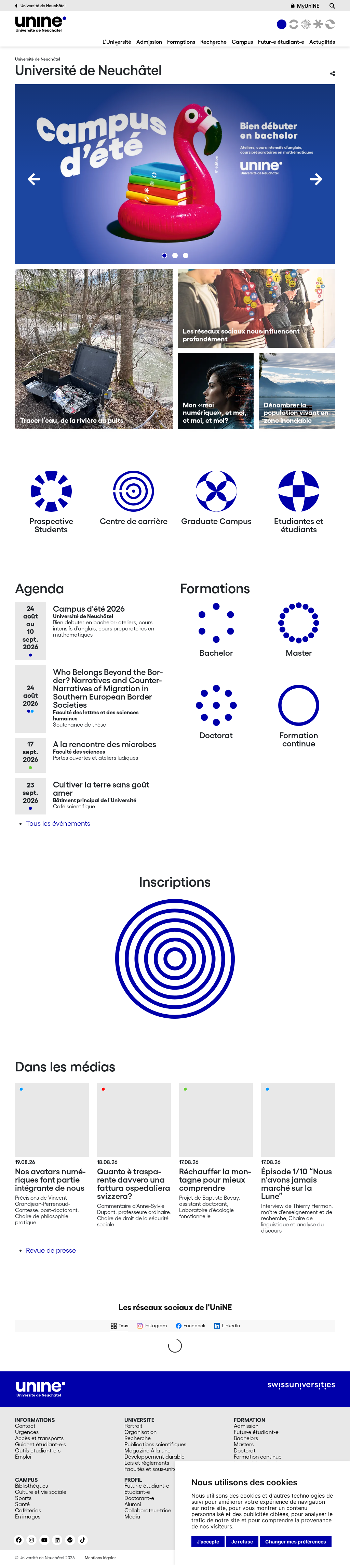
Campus (242, 42)
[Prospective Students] (51, 493)
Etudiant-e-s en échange (173, 947)
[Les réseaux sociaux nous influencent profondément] (256, 308)
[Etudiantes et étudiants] (299, 493)
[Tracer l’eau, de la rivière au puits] (94, 349)
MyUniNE (308, 6)
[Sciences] (305, 24)
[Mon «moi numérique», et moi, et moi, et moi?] (216, 391)
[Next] (316, 179)
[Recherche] (332, 6)
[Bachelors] (216, 625)
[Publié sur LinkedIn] (55, 1351)
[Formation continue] (299, 707)
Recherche (213, 42)
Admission (149, 42)
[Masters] (299, 625)
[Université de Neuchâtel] (40, 24)
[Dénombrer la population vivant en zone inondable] (297, 391)
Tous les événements (58, 823)
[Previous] (34, 179)
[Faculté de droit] (317, 24)
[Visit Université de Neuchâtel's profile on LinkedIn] (29, 1351)
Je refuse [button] (242, 1541)
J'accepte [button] (208, 1541)
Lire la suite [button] (34, 1507)
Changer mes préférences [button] (295, 1541)
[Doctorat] (216, 707)
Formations (181, 42)
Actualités (322, 42)
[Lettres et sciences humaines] (292, 24)
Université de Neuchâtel (43, 5)
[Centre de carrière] (133, 493)
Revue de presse (51, 1250)
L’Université (117, 42)
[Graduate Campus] (216, 493)
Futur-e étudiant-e (281, 42)
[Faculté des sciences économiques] (329, 24)
